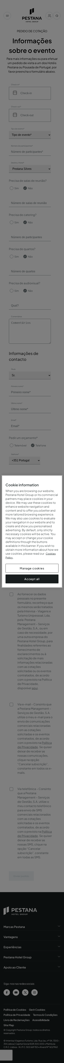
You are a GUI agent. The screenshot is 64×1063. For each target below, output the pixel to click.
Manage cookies (32, 568)
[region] (32, 531)
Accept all (32, 579)
